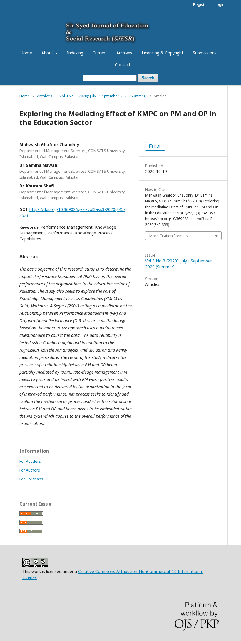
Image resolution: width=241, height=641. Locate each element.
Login (220, 4)
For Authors (29, 470)
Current (100, 53)
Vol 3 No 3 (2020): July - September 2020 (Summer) (103, 96)
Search (148, 78)
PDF (157, 146)
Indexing (75, 53)
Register (200, 4)
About (47, 53)
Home (26, 53)
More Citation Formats (168, 235)
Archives (124, 53)
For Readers (30, 461)
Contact (122, 64)
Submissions (205, 53)
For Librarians (31, 479)
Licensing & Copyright (162, 53)
